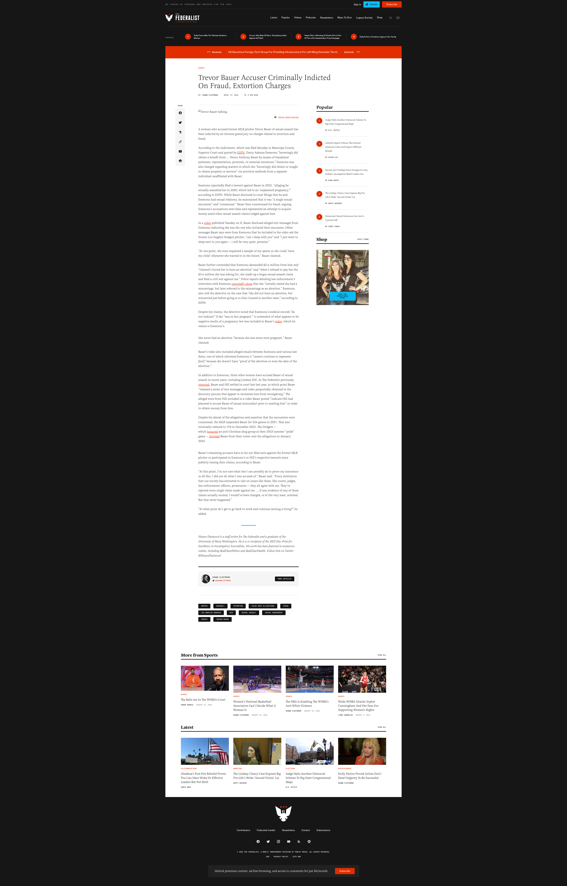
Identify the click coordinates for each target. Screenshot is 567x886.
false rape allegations (263, 606)
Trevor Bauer (222, 619)
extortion (238, 606)
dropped (214, 436)
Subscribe (391, 4)
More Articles (284, 579)
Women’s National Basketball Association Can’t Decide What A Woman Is (254, 706)
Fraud (285, 606)
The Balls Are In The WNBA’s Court (203, 700)
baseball (220, 606)
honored (212, 431)
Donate (374, 4)
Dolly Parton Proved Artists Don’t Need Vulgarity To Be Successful (359, 776)
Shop (321, 239)
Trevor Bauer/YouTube (288, 117)
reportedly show (242, 284)
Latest (187, 727)
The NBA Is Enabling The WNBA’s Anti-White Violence (307, 704)
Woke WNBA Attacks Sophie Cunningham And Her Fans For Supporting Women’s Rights (358, 706)
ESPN (241, 152)
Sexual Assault (249, 612)
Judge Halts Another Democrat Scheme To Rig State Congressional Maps (308, 778)
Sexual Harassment (274, 612)
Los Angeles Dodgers (211, 612)
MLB (231, 612)
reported (203, 384)
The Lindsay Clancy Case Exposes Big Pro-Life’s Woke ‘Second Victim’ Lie (257, 776)
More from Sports (199, 655)
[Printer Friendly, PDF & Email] (180, 161)
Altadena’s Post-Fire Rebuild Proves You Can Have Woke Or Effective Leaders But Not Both (203, 778)
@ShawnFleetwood (223, 581)
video (207, 223)
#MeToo (204, 606)
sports (204, 619)
